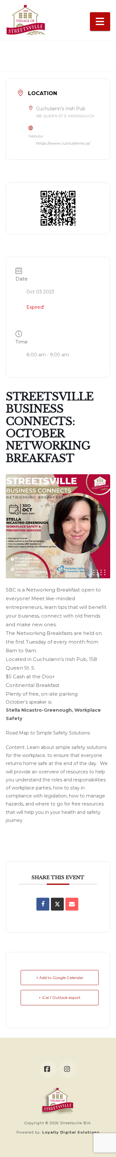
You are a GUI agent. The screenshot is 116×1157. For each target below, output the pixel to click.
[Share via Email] (71, 904)
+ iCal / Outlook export (60, 997)
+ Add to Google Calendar (59, 977)
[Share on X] (57, 904)
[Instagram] (68, 1069)
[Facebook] (48, 1069)
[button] (100, 21)
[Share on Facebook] (42, 904)
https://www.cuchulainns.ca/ (63, 143)
